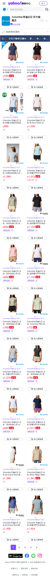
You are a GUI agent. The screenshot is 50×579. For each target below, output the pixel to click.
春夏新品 (39, 38)
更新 (43, 562)
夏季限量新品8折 (32, 38)
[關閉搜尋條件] (7, 9)
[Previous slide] (3, 53)
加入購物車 (14, 87)
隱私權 (25, 574)
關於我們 (24, 568)
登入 (43, 3)
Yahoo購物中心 (19, 3)
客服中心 (14, 568)
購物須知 (34, 568)
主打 (4, 38)
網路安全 (15, 574)
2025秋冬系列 (12, 31)
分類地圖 (34, 574)
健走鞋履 (46, 38)
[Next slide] (22, 53)
